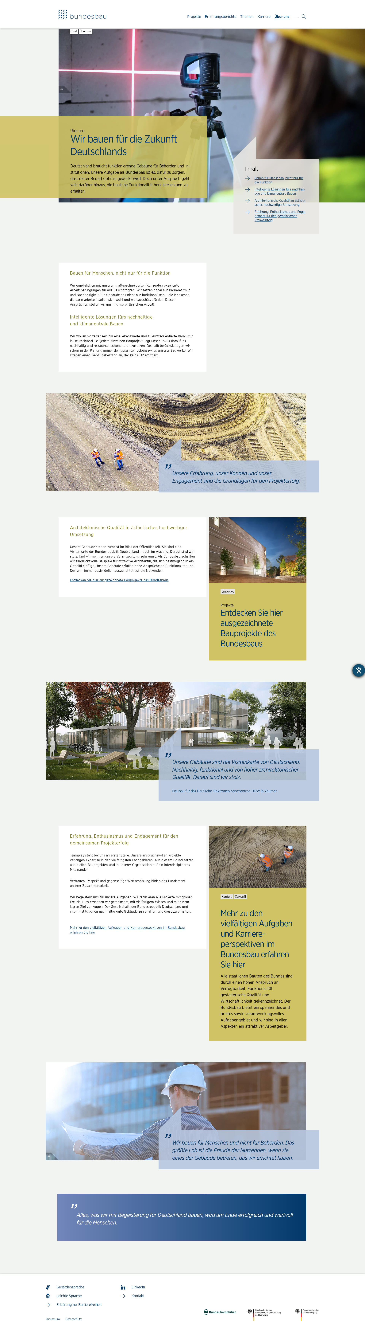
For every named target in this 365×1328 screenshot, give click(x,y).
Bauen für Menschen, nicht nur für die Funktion (279, 180)
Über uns (85, 31)
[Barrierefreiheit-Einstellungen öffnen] (358, 670)
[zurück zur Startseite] (82, 14)
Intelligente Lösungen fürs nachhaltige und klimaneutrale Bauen (280, 191)
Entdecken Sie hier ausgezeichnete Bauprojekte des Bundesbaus (119, 580)
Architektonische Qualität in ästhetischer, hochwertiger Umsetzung (280, 203)
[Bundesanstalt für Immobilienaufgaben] (220, 1312)
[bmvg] (307, 1315)
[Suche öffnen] (304, 16)
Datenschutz (73, 1319)
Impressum (53, 1319)
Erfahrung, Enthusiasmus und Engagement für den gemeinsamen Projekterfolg (280, 216)
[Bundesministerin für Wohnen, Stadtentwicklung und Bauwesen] (266, 1315)
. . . (296, 16)
